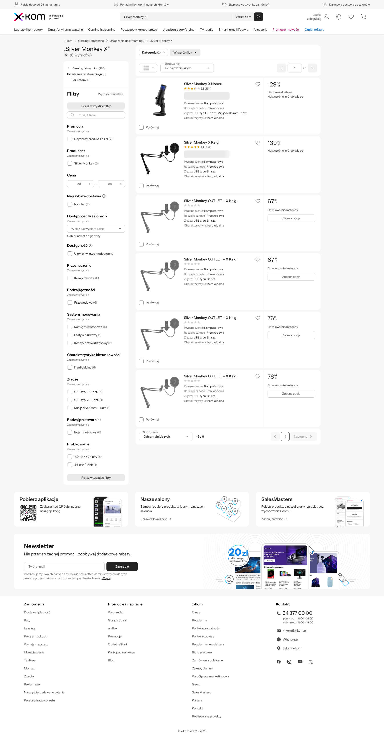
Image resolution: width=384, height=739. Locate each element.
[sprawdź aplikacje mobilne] (71, 509)
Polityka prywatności (206, 628)
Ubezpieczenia (34, 652)
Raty (27, 620)
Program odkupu (35, 636)
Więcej (106, 578)
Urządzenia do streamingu (127, 40)
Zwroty (29, 676)
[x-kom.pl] (38, 16)
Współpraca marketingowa (210, 676)
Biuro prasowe (202, 652)
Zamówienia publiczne (207, 660)
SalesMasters (201, 692)
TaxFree (30, 660)
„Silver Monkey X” (162, 40)
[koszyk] (363, 17)
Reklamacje (32, 684)
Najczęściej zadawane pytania (44, 692)
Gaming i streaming (91, 40)
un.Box (112, 628)
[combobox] (96, 229)
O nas (196, 612)
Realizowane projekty (206, 716)
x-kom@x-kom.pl (294, 631)
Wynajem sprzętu (36, 644)
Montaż (29, 668)
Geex (196, 684)
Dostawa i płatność (37, 612)
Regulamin (199, 620)
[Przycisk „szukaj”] (258, 16)
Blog (111, 660)
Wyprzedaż (116, 612)
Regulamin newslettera (208, 644)
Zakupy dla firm (202, 668)
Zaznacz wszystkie (78, 131)
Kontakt (197, 708)
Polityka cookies (203, 636)
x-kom (68, 40)
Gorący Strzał (117, 620)
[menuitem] (317, 17)
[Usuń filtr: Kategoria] (164, 52)
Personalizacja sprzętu (39, 700)
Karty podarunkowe (121, 652)
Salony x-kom (292, 648)
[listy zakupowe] (351, 17)
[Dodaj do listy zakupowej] (257, 84)
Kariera (197, 700)
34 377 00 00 (297, 613)
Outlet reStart (117, 644)
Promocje (114, 636)
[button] (257, 84)
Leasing (29, 628)
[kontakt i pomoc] (338, 17)
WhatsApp (290, 639)
